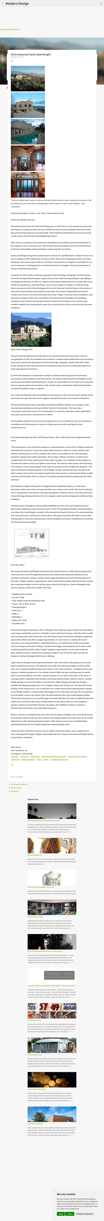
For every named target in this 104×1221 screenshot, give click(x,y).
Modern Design (17, 3)
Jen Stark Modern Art (35, 855)
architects (24, 756)
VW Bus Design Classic (35, 1055)
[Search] (101, 3)
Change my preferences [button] (84, 1214)
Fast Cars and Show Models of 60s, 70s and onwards (45, 951)
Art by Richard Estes (34, 1020)
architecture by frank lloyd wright (54, 756)
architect (15, 756)
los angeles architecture (59, 759)
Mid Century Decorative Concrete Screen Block (43, 820)
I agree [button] (60, 1214)
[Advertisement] (52, 14)
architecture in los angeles (77, 756)
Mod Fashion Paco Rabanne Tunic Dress (41, 887)
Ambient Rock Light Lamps (36, 1089)
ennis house (15, 759)
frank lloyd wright (28, 759)
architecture (35, 756)
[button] (12, 61)
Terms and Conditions (19, 784)
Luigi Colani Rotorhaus (35, 1124)
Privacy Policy (16, 788)
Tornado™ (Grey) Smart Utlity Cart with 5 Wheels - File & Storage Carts (51, 986)
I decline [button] (70, 1214)
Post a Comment (17, 777)
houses (45, 759)
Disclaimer (15, 791)
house (39, 759)
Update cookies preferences (10, 29)
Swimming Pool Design (35, 917)
